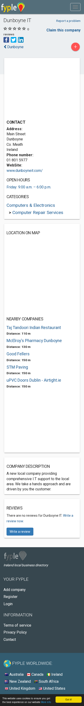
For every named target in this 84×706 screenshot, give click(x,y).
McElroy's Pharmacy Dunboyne (34, 340)
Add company (15, 589)
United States (53, 688)
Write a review (20, 531)
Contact (10, 639)
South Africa (48, 681)
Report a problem (68, 21)
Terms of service (17, 625)
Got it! (68, 699)
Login (8, 604)
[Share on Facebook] (6, 39)
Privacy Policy (15, 632)
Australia (16, 674)
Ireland (56, 674)
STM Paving (17, 367)
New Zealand (19, 681)
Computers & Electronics (31, 205)
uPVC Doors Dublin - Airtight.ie (34, 380)
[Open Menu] (75, 7)
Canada (37, 674)
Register (11, 596)
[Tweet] (13, 39)
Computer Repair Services (37, 212)
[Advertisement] (42, 89)
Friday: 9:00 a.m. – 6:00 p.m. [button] (29, 187)
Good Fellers (18, 354)
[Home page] (13, 7)
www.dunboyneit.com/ (25, 170)
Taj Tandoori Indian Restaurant (34, 327)
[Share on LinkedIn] (21, 39)
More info (46, 702)
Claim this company (63, 30)
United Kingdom (21, 688)
